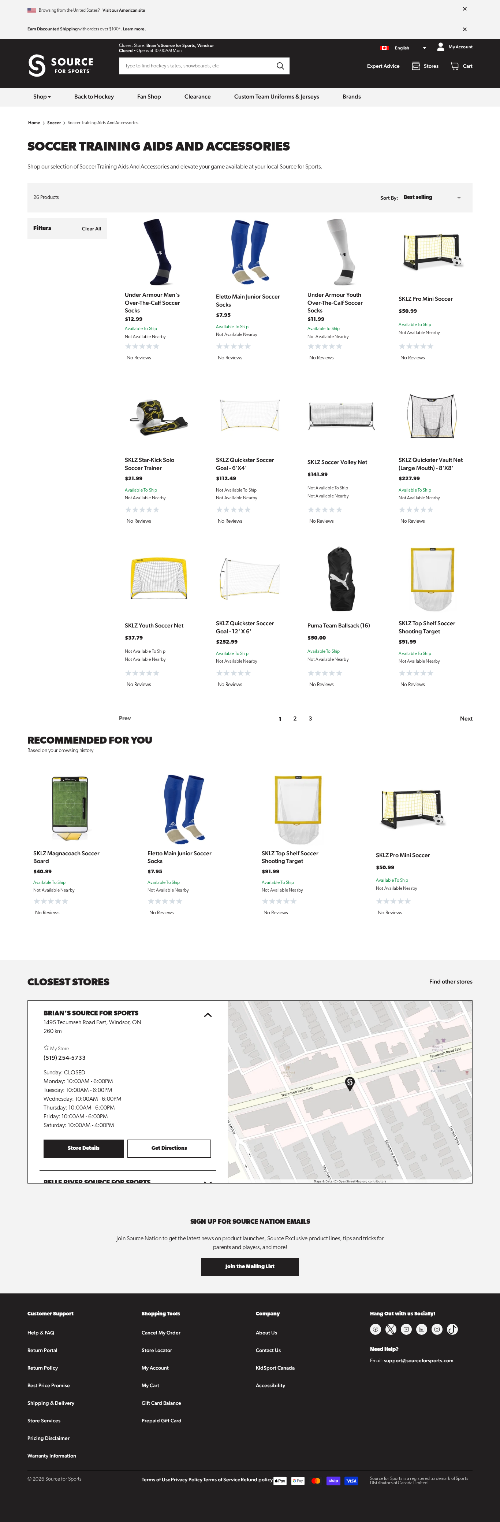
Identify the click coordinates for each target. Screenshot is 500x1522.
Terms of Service (221, 1479)
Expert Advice (383, 66)
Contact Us (268, 1350)
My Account (155, 1368)
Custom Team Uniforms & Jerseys (276, 96)
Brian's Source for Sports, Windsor (180, 45)
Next (466, 718)
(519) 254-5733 (65, 1057)
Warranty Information (51, 1456)
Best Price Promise (48, 1385)
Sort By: (389, 198)
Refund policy (257, 1479)
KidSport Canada (275, 1368)
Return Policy (42, 1368)
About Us (266, 1333)
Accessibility (270, 1385)
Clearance (197, 96)
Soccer (54, 122)
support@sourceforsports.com (419, 1360)
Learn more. (134, 29)
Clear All (91, 229)
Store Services (43, 1420)
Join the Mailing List (250, 1267)
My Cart (150, 1385)
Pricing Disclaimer (48, 1438)
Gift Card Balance (161, 1403)
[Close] (465, 9)
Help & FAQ (40, 1333)
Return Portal (42, 1350)
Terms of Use (156, 1479)
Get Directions (169, 1148)
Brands (352, 96)
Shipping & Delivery (50, 1403)
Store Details (84, 1148)
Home (34, 122)
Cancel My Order (161, 1333)
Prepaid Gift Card (162, 1420)
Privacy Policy (186, 1479)
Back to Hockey (94, 96)
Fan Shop (149, 96)
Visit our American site (123, 10)
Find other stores (451, 981)
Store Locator (157, 1350)
